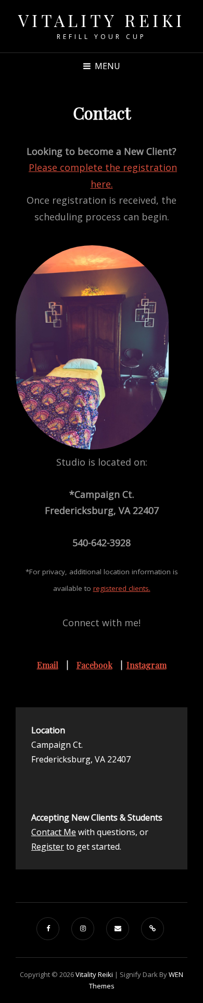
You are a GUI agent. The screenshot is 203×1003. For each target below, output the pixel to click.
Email (47, 664)
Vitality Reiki (101, 20)
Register (47, 846)
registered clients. (121, 588)
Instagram (146, 664)
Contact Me (53, 832)
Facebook (94, 664)
